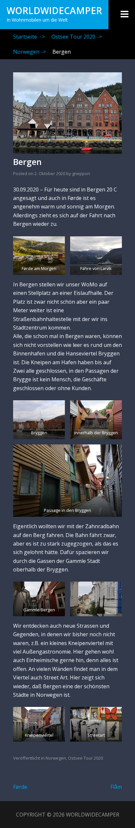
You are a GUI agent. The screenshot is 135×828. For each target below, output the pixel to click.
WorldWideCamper (54, 10)
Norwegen (29, 51)
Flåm (116, 786)
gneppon (81, 173)
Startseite (29, 36)
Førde (20, 786)
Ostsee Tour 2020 (76, 36)
